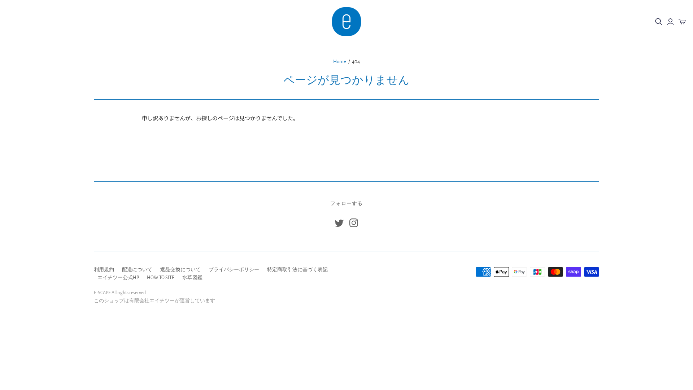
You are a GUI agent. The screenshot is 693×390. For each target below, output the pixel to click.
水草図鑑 (192, 277)
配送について (137, 269)
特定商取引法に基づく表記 (297, 269)
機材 (18, 21)
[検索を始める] (658, 21)
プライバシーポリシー (234, 269)
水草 (44, 21)
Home (339, 61)
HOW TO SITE (160, 277)
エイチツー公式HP (118, 277)
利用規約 (104, 269)
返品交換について (180, 269)
